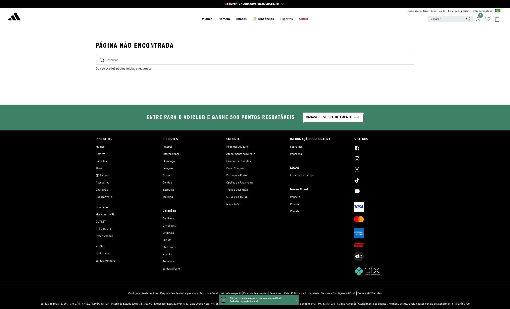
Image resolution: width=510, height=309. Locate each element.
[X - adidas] (384, 170)
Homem (224, 19)
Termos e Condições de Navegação (220, 293)
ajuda (442, 11)
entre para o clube (482, 11)
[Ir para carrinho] (497, 19)
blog (433, 11)
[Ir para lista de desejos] (487, 19)
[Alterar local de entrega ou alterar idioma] (498, 11)
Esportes (286, 19)
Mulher (207, 19)
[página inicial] (14, 17)
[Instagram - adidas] (384, 159)
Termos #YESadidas (369, 293)
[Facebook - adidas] (384, 148)
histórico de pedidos (459, 11)
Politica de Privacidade (305, 293)
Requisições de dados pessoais (179, 293)
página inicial (125, 68)
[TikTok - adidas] (384, 181)
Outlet (303, 19)
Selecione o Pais (279, 293)
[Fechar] (223, 299)
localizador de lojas (418, 11)
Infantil (241, 19)
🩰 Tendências (263, 19)
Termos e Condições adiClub (338, 293)
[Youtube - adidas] (384, 191)
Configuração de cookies (143, 293)
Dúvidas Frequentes (255, 293)
